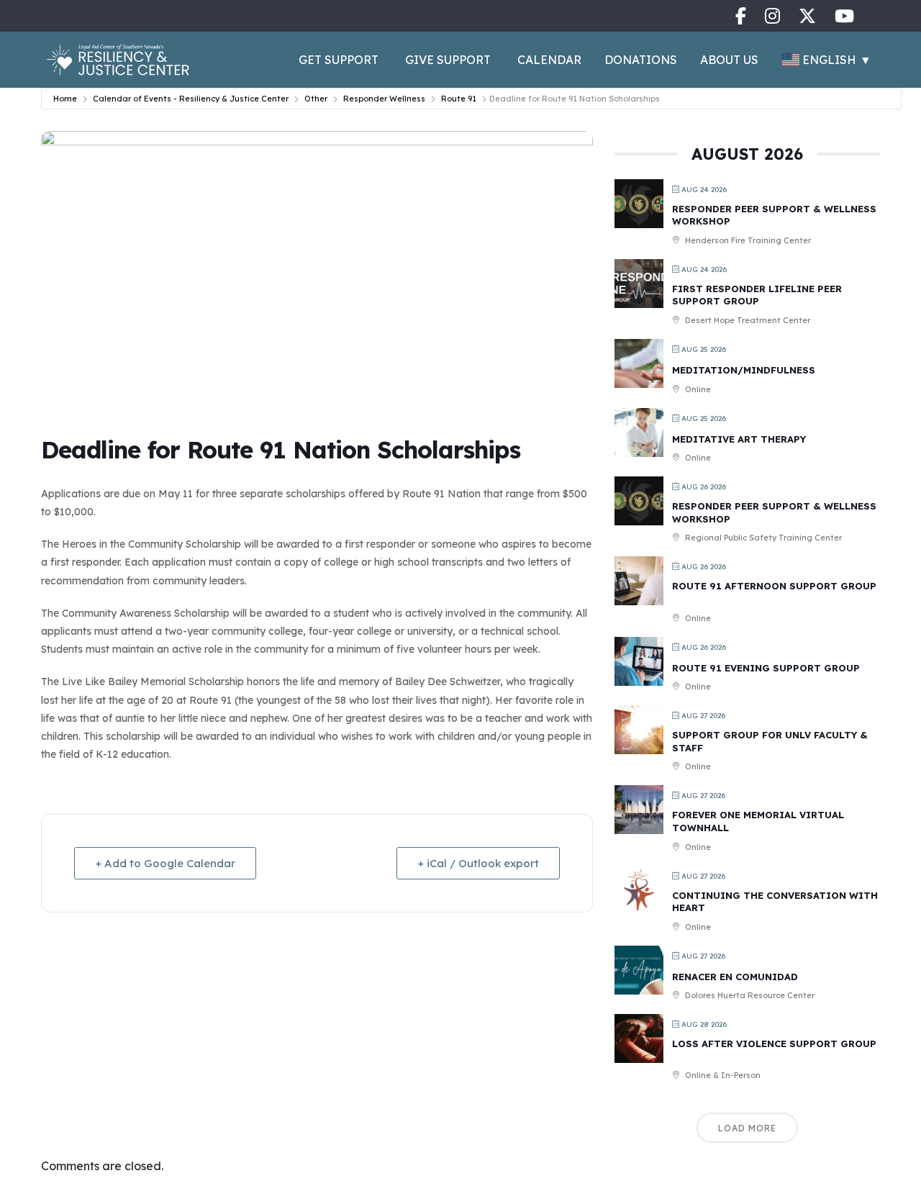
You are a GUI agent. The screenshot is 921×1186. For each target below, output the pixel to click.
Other (315, 99)
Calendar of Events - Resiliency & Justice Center (191, 99)
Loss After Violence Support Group (774, 1043)
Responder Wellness (384, 99)
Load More (747, 1128)
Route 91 (458, 99)
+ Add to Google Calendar (165, 863)
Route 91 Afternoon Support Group (774, 586)
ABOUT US (729, 60)
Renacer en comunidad (735, 976)
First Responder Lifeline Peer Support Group (757, 295)
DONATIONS (640, 60)
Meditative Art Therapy (739, 439)
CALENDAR (549, 60)
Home (65, 99)
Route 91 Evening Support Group (766, 668)
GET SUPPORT (338, 60)
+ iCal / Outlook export (478, 863)
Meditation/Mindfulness (743, 370)
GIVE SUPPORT (448, 60)
